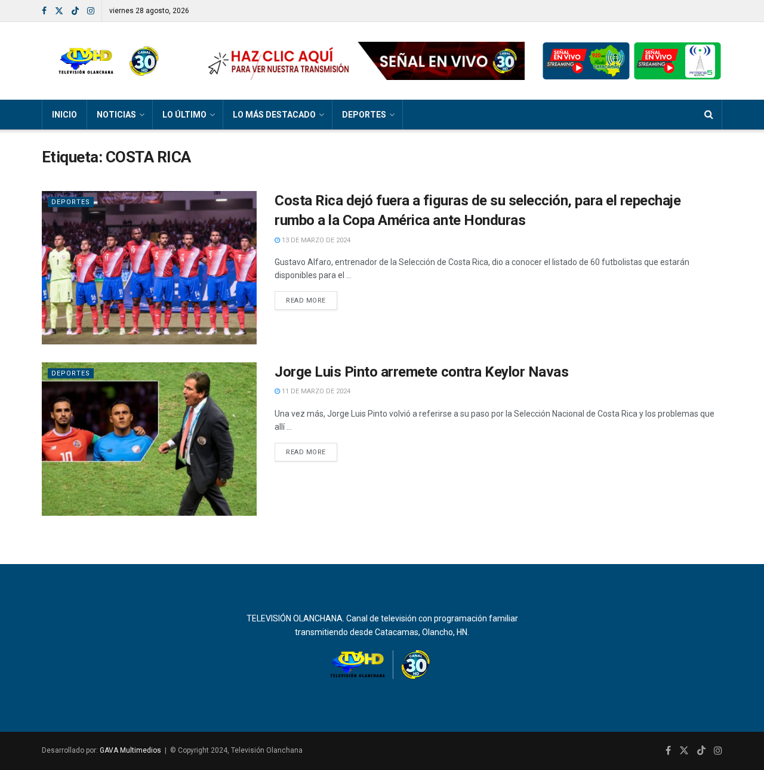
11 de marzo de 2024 (315, 391)
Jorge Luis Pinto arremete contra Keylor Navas (421, 372)
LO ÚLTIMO (184, 114)
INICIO (64, 114)
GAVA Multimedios (130, 750)
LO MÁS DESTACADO (274, 114)
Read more (306, 300)
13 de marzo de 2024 (315, 240)
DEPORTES (364, 114)
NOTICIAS (116, 114)
